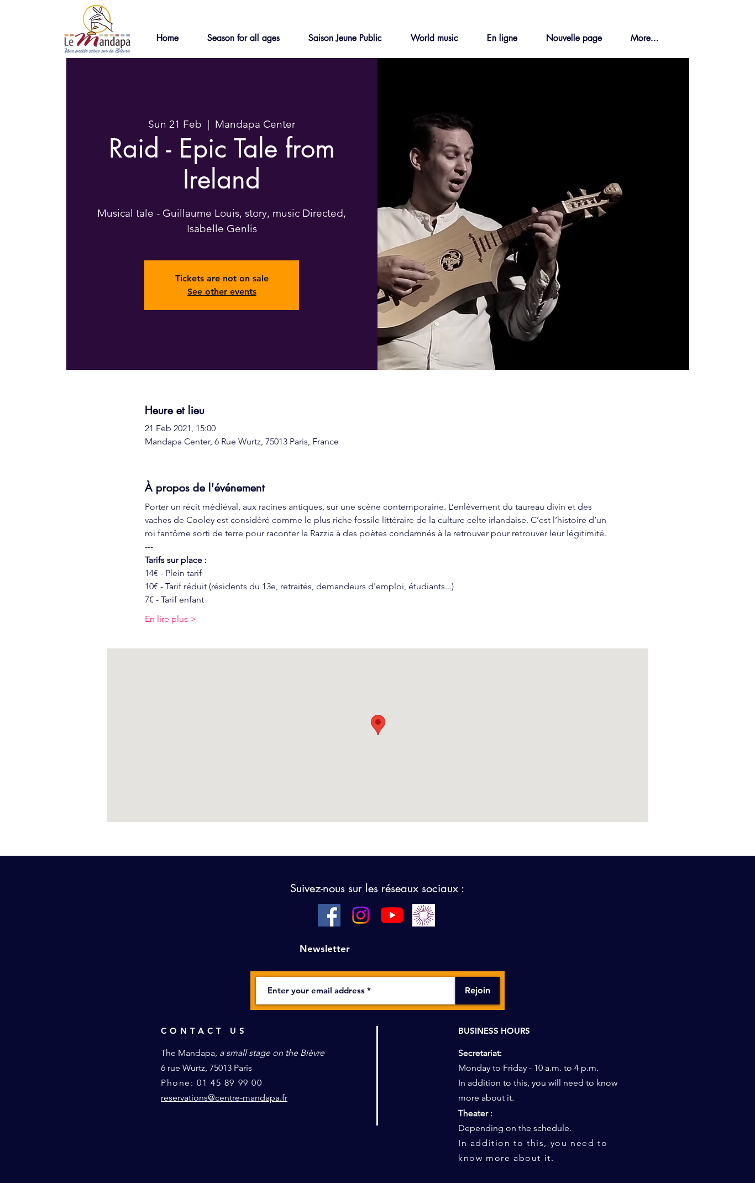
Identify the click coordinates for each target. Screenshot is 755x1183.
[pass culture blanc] (423, 915)
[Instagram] (360, 915)
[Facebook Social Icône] (329, 915)
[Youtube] (392, 915)
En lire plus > (170, 619)
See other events (221, 291)
